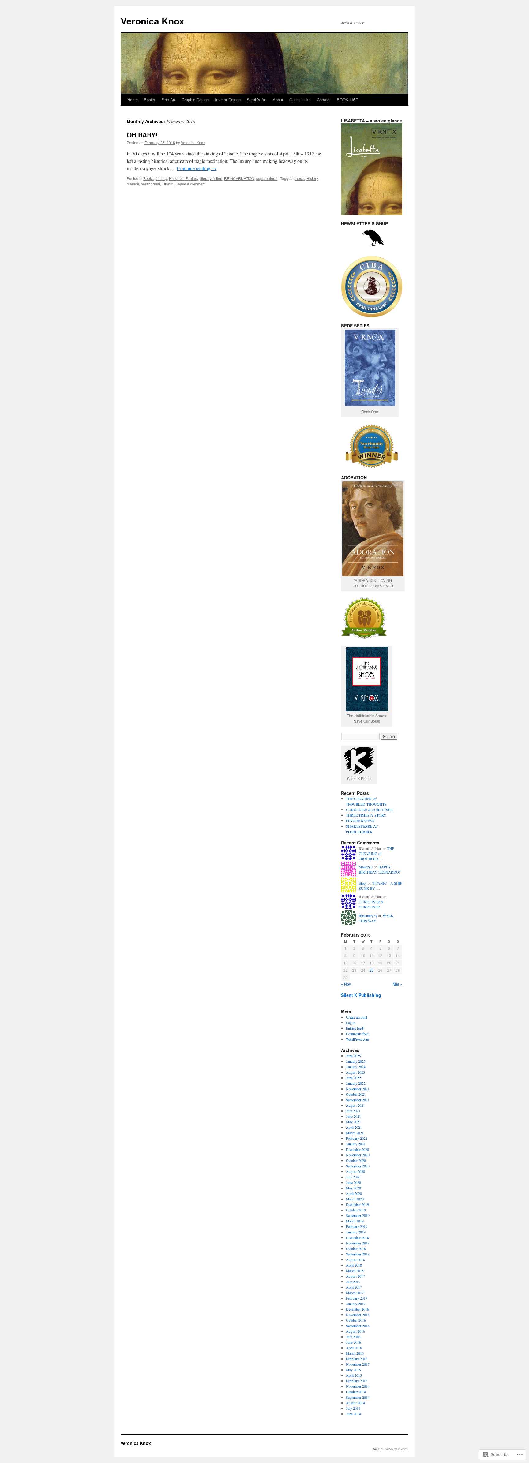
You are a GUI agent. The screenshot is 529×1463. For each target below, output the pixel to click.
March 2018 (355, 1270)
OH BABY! (142, 134)
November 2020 (358, 1154)
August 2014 (355, 1402)
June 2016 (353, 1342)
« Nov (346, 983)
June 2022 (353, 1077)
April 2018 (354, 1265)
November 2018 (358, 1242)
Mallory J (366, 866)
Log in (350, 1022)
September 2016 (358, 1325)
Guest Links (300, 100)
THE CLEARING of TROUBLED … (376, 853)
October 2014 (356, 1391)
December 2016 (357, 1309)
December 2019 (357, 1204)
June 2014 (353, 1413)
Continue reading (196, 168)
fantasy (161, 178)
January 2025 (356, 1061)
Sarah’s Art (257, 100)
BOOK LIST (347, 100)
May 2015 (353, 1369)
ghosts (299, 178)
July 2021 (353, 1110)
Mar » (397, 983)
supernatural (266, 178)
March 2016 (355, 1353)
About (278, 100)
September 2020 (358, 1165)
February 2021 (356, 1138)
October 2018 (356, 1248)
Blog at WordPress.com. (390, 1448)
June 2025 (353, 1055)
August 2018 (355, 1259)
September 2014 (358, 1397)
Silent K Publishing (361, 995)
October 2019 (356, 1209)
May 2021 (353, 1121)
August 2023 (355, 1072)
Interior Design (228, 100)
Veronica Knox (152, 20)
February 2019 (356, 1226)
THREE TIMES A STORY (366, 815)
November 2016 (358, 1314)
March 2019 (355, 1220)
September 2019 (358, 1215)
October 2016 (356, 1320)
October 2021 (356, 1094)
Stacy (363, 883)
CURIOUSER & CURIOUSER (369, 809)
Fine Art (168, 100)
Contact (324, 100)
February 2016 (356, 1358)
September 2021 (358, 1099)
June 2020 (353, 1182)
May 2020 (353, 1187)
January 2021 (356, 1143)
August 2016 (355, 1331)
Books (149, 100)
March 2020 (355, 1198)
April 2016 (354, 1347)
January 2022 (356, 1083)
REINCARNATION (239, 178)
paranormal (150, 183)
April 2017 (354, 1287)
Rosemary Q (368, 915)
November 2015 (358, 1364)
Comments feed (357, 1033)
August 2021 (355, 1105)
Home (132, 100)
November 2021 (358, 1088)
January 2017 (356, 1303)
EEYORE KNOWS (360, 820)
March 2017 (355, 1292)
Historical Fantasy (183, 178)
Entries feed (354, 1028)
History (312, 178)
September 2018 (358, 1254)
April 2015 (354, 1375)
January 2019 (356, 1231)
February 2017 (356, 1298)
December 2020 (357, 1149)
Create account (356, 1017)
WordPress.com (357, 1039)
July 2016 (353, 1336)
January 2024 (356, 1066)
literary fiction (211, 178)
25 (372, 970)
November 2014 (358, 1386)
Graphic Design (195, 100)
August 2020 (355, 1171)
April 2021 (354, 1127)
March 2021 (355, 1132)
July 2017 (353, 1281)
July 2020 (353, 1176)
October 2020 (356, 1160)
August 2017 (355, 1276)
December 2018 (357, 1237)
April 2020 (354, 1193)
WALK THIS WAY (376, 918)
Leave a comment (190, 183)
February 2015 (356, 1380)
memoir (133, 183)
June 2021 (353, 1116)
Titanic (167, 183)
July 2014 (353, 1408)
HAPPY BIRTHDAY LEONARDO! (379, 869)
